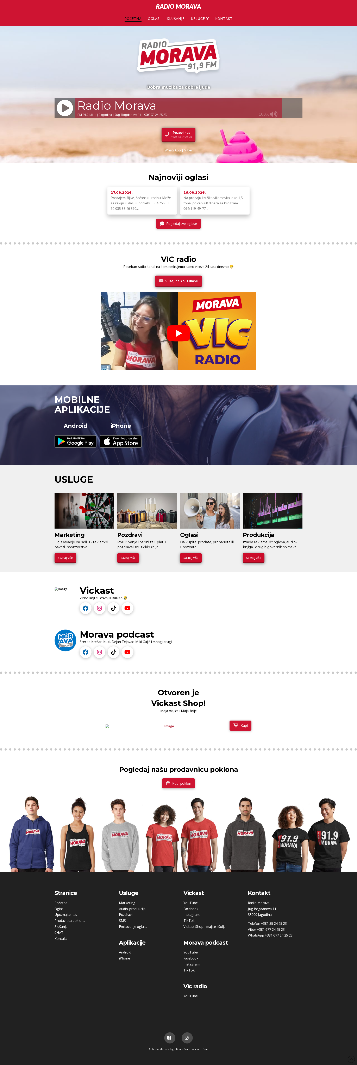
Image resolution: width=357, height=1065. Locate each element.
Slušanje (61, 926)
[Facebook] (169, 1037)
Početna (61, 903)
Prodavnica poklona (70, 920)
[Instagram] (187, 1037)
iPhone (124, 958)
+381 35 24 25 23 (274, 923)
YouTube (190, 903)
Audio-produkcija (132, 909)
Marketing (127, 903)
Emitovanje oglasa (133, 926)
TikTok (189, 920)
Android (125, 952)
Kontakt (61, 938)
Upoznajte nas (66, 914)
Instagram (191, 914)
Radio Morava (178, 6)
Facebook (190, 909)
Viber (188, 150)
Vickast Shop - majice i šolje (204, 926)
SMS (122, 920)
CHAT (59, 932)
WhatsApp (173, 150)
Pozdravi (125, 914)
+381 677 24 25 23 (271, 929)
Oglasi (59, 909)
